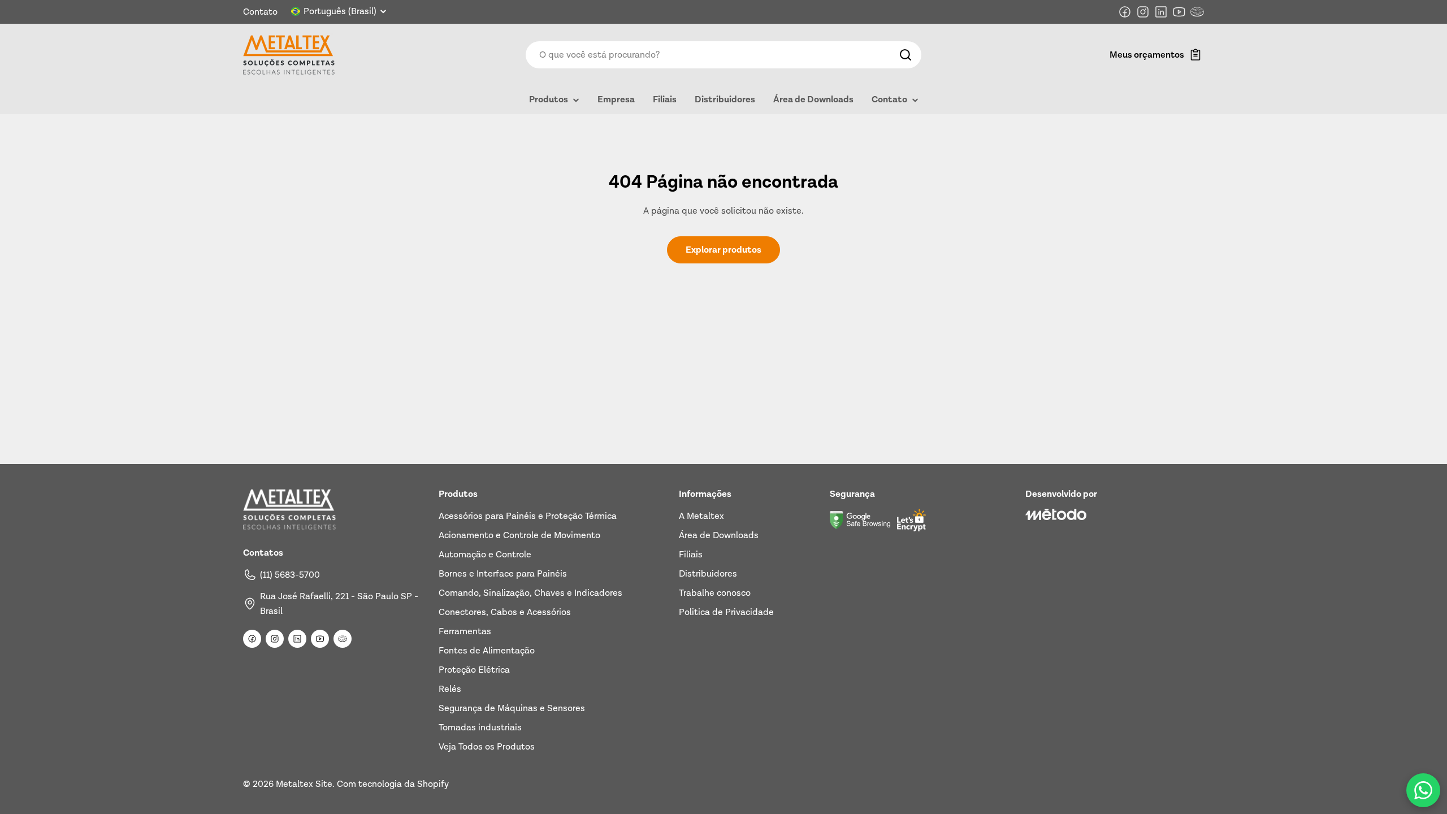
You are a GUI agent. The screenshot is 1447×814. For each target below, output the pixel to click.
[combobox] (723, 54)
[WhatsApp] (1423, 790)
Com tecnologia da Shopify (393, 784)
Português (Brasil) (340, 11)
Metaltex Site (304, 784)
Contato (260, 12)
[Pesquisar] (905, 55)
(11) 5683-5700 (290, 575)
